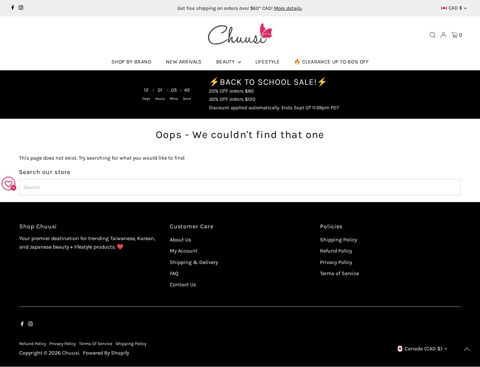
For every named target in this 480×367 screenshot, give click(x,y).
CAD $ (455, 8)
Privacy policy (62, 343)
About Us (180, 239)
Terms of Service (339, 273)
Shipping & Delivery (194, 262)
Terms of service (95, 343)
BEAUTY (226, 62)
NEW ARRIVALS (184, 62)
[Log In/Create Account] (443, 35)
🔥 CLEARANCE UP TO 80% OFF (331, 62)
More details (288, 8)
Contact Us (183, 284)
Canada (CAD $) (423, 348)
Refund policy (32, 343)
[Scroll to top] (466, 349)
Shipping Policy (338, 239)
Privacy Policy (336, 262)
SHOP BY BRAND (131, 62)
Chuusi (70, 353)
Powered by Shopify (106, 353)
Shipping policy (131, 343)
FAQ (174, 273)
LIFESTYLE (267, 62)
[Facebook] (13, 8)
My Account (184, 251)
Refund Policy (336, 251)
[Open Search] (433, 35)
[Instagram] (21, 8)
